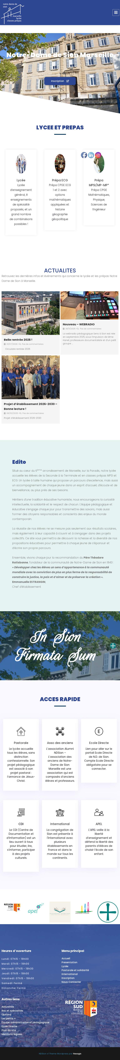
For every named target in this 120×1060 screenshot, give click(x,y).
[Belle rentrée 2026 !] (31, 313)
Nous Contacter (71, 982)
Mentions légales (12, 1034)
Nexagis (77, 1053)
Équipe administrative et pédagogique (25, 1022)
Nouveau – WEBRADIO (79, 324)
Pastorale (21, 743)
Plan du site (9, 1030)
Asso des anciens (60, 743)
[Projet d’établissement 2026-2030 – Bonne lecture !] (31, 377)
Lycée (21, 180)
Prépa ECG (60, 180)
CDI (21, 824)
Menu (115, 12)
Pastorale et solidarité (75, 970)
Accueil (66, 958)
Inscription (68, 978)
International (60, 824)
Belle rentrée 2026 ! (18, 340)
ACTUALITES (60, 270)
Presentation (69, 962)
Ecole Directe (9, 1026)
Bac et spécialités (12, 1010)
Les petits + (9, 1018)
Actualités (8, 1006)
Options (6, 1014)
